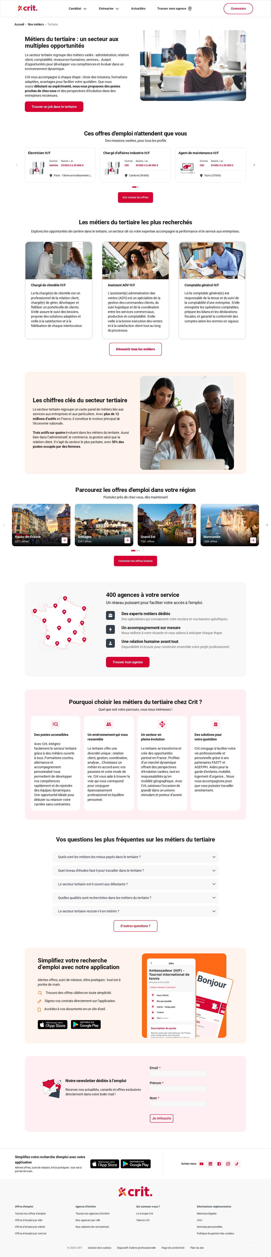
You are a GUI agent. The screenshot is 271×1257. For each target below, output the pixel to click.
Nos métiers (36, 24)
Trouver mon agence (128, 662)
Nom (154, 1098)
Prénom (157, 1083)
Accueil (19, 24)
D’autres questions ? (135, 926)
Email (155, 1068)
